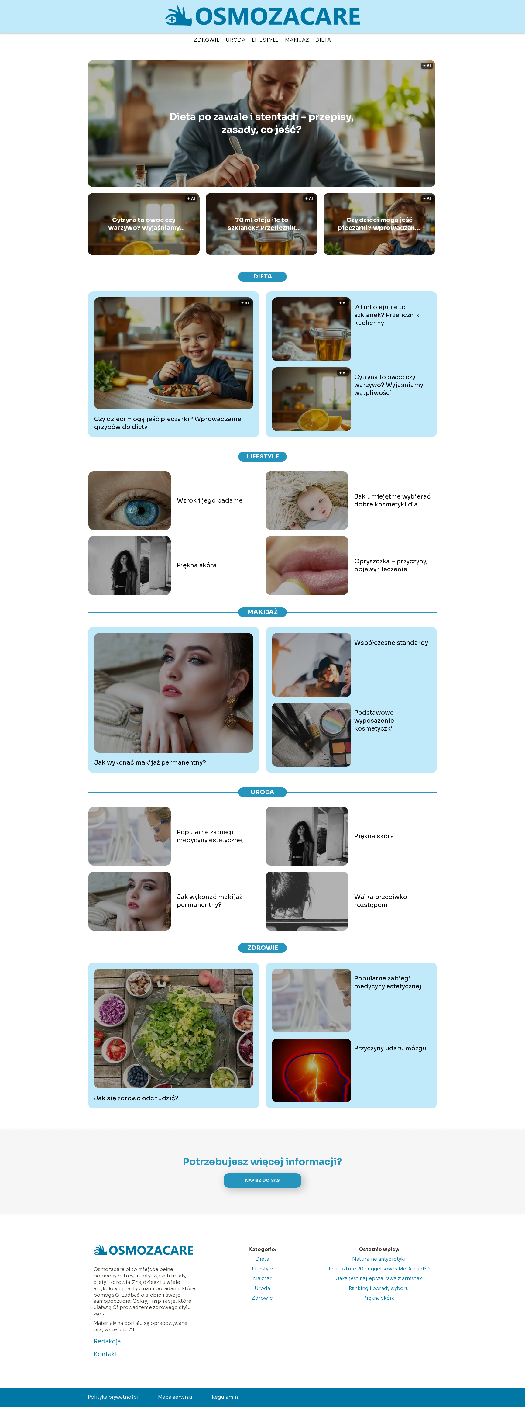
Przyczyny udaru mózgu (390, 1048)
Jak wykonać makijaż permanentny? (150, 762)
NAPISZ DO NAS (262, 1180)
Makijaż (297, 40)
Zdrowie (207, 40)
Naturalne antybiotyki (379, 1259)
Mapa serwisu (175, 1397)
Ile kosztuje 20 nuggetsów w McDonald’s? (379, 1269)
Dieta (323, 40)
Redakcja (107, 1341)
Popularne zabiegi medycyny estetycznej (210, 836)
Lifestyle (265, 40)
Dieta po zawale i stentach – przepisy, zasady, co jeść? (261, 123)
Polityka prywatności (113, 1397)
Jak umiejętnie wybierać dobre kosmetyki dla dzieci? (392, 501)
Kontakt (106, 1354)
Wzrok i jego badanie (210, 500)
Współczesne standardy (391, 643)
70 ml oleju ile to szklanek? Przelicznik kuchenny (262, 224)
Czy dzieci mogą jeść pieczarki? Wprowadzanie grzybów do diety (379, 224)
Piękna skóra (197, 565)
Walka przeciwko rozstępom (380, 901)
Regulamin (225, 1397)
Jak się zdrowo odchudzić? (136, 1098)
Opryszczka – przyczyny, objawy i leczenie (390, 565)
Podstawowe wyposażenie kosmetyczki (374, 720)
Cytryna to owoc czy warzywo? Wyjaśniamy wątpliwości (144, 224)
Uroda (236, 40)
